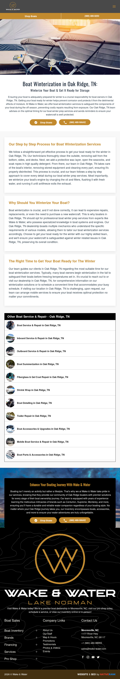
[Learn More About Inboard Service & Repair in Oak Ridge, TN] (60, 338)
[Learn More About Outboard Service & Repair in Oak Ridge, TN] (60, 351)
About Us (48, 630)
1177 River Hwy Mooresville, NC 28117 (93, 635)
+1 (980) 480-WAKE (91, 643)
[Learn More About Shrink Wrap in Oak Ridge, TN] (60, 390)
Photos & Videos (51, 647)
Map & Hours (49, 637)
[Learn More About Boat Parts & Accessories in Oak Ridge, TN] (60, 454)
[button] (114, 6)
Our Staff (47, 633)
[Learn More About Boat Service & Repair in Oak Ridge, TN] (60, 325)
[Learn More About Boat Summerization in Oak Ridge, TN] (60, 364)
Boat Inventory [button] (14, 630)
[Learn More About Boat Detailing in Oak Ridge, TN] (60, 403)
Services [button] (10, 652)
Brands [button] (9, 637)
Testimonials (49, 644)
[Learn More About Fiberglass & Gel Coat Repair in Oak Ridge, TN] (60, 377)
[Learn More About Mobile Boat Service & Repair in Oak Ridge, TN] (60, 441)
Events (46, 651)
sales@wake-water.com (93, 648)
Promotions (49, 640)
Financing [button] (10, 645)
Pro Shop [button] (10, 659)
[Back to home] (12, 6)
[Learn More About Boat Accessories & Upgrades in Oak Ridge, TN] (60, 429)
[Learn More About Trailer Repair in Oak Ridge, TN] (60, 416)
